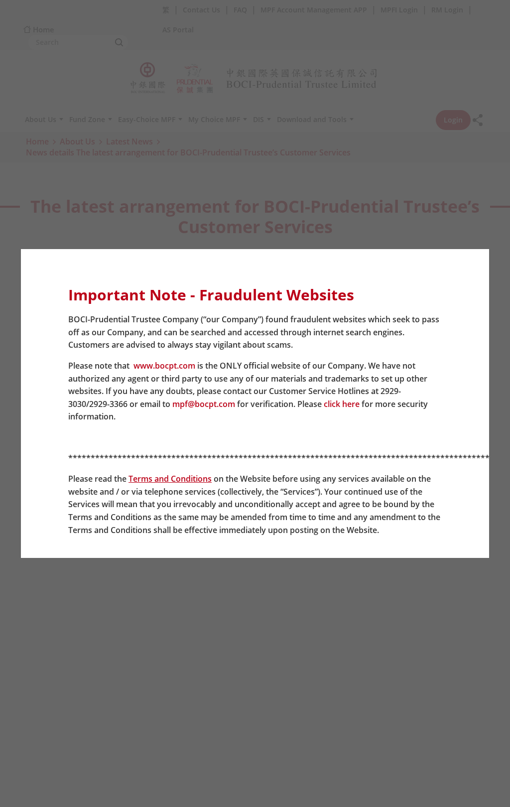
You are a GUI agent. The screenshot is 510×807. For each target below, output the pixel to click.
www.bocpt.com (164, 365)
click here (342, 404)
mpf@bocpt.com (203, 404)
